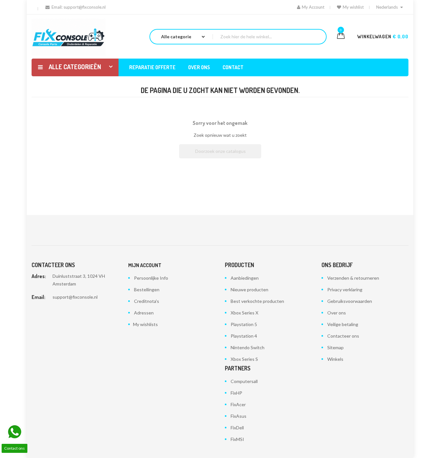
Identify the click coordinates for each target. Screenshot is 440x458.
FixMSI (237, 439)
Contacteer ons (343, 336)
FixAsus (238, 416)
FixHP (236, 393)
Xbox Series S (244, 359)
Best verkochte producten (257, 301)
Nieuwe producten (249, 289)
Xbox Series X (244, 312)
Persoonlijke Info (151, 278)
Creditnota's (146, 301)
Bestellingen (146, 289)
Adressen (144, 312)
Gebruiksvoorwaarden (349, 301)
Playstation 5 (244, 324)
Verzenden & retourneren (353, 278)
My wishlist (353, 7)
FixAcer (238, 404)
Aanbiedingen (245, 278)
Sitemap (335, 347)
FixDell (237, 427)
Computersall (244, 381)
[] (259, 156)
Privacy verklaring (344, 289)
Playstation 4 (244, 336)
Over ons (336, 312)
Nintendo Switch (247, 347)
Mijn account (144, 265)
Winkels (335, 359)
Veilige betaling (342, 324)
